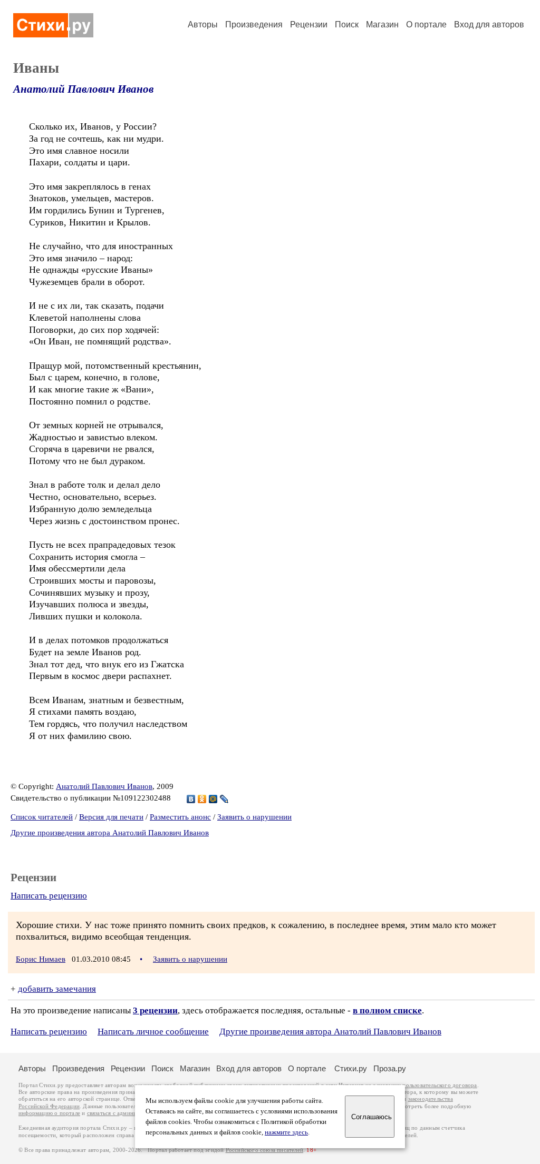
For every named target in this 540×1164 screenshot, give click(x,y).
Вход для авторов (489, 24)
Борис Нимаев (40, 959)
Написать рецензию (49, 896)
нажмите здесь (286, 1132)
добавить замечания (57, 989)
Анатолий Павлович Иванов (83, 89)
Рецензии (308, 24)
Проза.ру (389, 1068)
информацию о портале (49, 1113)
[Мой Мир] (213, 799)
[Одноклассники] (202, 799)
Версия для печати (111, 817)
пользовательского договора (439, 1085)
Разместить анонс (180, 817)
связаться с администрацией (124, 1113)
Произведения (254, 24)
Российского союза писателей (264, 1150)
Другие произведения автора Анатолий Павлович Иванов (110, 832)
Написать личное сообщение (153, 1032)
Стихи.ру (350, 1068)
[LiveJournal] (224, 799)
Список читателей (42, 817)
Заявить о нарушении (254, 817)
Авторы (203, 24)
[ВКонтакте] (191, 799)
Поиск (347, 24)
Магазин (382, 24)
